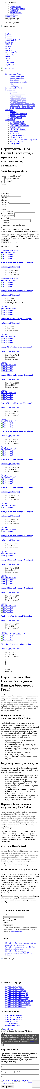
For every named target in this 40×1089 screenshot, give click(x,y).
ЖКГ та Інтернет (16, 141)
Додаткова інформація (18, 82)
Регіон (3, 184)
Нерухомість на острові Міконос (17, 1003)
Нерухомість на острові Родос (16, 995)
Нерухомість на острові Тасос (16, 999)
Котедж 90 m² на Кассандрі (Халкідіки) (16, 319)
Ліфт (5, 229)
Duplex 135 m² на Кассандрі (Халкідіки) (16, 616)
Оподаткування (16, 118)
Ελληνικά (8, 36)
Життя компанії (16, 13)
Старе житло (25, 236)
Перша (7, 670)
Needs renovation (19, 238)
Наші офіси (14, 11)
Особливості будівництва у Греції (22, 106)
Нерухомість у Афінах (13, 987)
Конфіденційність (12, 1021)
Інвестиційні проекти (18, 116)
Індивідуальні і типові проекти (21, 108)
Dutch (7, 48)
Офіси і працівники (17, 9)
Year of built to (6, 218)
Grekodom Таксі (16, 138)
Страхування (15, 143)
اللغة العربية (9, 64)
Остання (8, 672)
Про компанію (15, 7)
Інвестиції (9, 110)
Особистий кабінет (12, 1025)
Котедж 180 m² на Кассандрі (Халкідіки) (17, 375)
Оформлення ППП (17, 78)
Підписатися (7, 925)
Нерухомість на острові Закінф (17, 997)
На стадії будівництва (9, 236)
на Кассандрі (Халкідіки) (10, 267)
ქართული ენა (11, 52)
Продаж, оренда (7, 176)
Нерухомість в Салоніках (14, 989)
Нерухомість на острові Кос (15, 1007)
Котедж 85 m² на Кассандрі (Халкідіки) (16, 347)
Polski (7, 56)
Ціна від (4, 198)
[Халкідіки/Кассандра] (13, 919)
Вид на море (14, 229)
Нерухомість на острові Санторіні (18, 1005)
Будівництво (10, 90)
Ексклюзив (14, 132)
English (8, 34)
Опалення (18, 232)
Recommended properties (14, 1015)
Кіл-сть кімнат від (7, 211)
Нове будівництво (29, 234)
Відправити (7, 1086)
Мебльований (6, 232)
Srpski (7, 58)
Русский (8, 38)
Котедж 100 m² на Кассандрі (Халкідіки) (17, 459)
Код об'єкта (5, 193)
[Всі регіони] (13, 917)
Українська (9, 62)
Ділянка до (5, 223)
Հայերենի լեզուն (12, 40)
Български (9, 42)
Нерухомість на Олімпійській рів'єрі (19, 1001)
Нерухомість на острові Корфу (16, 993)
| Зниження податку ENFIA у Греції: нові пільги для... (20, 948)
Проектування (15, 96)
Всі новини (9, 955)
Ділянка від (5, 220)
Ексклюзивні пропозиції (14, 1019)
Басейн (27, 232)
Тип (2, 182)
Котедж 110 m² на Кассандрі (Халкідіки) (17, 512)
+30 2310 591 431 (11, 15)
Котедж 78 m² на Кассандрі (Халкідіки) (16, 403)
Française (8, 50)
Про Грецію (14, 86)
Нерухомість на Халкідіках (15, 991)
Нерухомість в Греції (13, 74)
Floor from (4, 207)
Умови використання (13, 1023)
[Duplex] (14, 182)
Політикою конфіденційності (16, 931)
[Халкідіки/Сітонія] (13, 921)
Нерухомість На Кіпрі (13, 88)
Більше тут (34, 1041)
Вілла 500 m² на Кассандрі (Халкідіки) (16, 644)
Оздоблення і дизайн (18, 98)
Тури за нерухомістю (18, 130)
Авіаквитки (14, 134)
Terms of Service (5, 1083)
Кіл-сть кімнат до (7, 213)
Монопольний (33, 238)
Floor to (3, 209)
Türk (7, 60)
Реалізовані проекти (17, 94)
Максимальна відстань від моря (13, 225)
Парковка (25, 229)
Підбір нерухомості (17, 122)
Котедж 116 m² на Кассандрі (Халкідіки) (17, 262)
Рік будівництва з (7, 216)
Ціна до (4, 200)
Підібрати (5, 240)
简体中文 (8, 44)
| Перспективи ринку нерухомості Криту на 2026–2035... (18, 952)
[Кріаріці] (13, 923)
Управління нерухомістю (19, 126)
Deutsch (8, 46)
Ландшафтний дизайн (18, 100)
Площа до (4, 205)
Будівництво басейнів (18, 102)
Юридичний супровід (18, 124)
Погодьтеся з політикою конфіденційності (16, 1080)
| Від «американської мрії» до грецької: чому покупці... (20, 944)
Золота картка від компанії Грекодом (23, 140)
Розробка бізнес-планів (18, 114)
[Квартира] (14, 180)
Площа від (5, 202)
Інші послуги (10, 120)
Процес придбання (17, 76)
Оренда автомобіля (17, 136)
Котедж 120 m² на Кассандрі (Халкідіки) (17, 487)
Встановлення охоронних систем (22, 104)
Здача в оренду (15, 128)
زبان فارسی (9, 54)
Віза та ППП (14, 80)
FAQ (11, 84)
